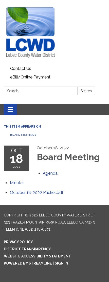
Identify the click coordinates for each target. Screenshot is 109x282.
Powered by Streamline (28, 263)
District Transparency (27, 249)
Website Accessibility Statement (37, 256)
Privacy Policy (18, 242)
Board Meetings (23, 134)
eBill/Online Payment (30, 77)
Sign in (61, 263)
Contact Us (20, 68)
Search (86, 91)
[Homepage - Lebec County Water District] (54, 32)
